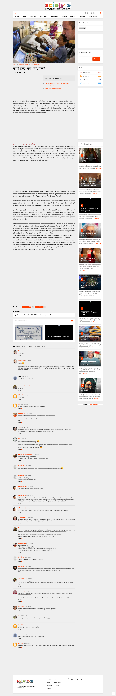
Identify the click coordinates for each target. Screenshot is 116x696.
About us (49, 682)
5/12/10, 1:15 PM (27, 566)
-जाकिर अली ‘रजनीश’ (23, 64)
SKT (19, 615)
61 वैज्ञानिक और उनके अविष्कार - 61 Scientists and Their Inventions (89, 183)
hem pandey (21, 591)
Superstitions (54, 16)
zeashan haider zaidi (24, 386)
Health (24, 16)
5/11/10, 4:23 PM (29, 413)
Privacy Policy (57, 682)
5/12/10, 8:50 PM (28, 591)
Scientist (64, 16)
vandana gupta (22, 517)
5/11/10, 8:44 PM (27, 475)
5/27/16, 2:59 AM (27, 643)
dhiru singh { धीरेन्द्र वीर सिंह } (25, 454)
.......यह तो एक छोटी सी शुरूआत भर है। (25, 336)
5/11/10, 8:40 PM (27, 465)
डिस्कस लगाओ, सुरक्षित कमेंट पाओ (52, 88)
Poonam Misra (22, 528)
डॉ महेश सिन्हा (21, 465)
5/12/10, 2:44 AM (29, 495)
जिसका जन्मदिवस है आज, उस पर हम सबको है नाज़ (56, 86)
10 (82, 385)
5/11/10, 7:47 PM (24, 427)
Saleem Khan (21, 395)
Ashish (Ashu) (22, 486)
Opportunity (82, 16)
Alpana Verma (22, 543)
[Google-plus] (88, 13)
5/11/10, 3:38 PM (24, 404)
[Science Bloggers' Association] (58, 9)
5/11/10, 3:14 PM (29, 395)
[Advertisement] (27, 87)
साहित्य (19, 404)
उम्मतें (19, 438)
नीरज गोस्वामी (21, 566)
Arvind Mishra (22, 625)
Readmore (98, 168)
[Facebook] (85, 13)
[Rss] (94, 13)
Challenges (33, 16)
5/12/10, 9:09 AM (30, 517)
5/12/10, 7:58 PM (29, 578)
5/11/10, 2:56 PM (33, 385)
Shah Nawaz (21, 351)
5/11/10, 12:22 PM (28, 360)
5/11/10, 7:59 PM (24, 438)
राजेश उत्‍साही (21, 606)
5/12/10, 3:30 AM (29, 508)
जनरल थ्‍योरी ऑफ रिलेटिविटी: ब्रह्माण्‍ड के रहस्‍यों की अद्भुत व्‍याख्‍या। (90, 285)
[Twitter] (91, 13)
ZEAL (19, 427)
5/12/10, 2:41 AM (29, 486)
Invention (72, 16)
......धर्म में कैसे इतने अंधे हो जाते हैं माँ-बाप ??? (57, 336)
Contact (57, 685)
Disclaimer (49, 685)
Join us (49, 688)
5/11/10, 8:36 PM (36, 454)
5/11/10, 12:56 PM (25, 376)
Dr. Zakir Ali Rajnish (93, 404)
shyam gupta (21, 578)
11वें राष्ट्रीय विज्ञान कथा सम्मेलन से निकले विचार (56, 83)
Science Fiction (93, 16)
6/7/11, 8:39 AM (28, 634)
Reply (19, 355)
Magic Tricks (43, 16)
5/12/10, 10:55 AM (29, 543)
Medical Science (35, 64)
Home (17, 16)
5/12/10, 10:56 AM (27, 557)
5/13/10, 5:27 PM (24, 615)
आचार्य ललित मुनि (21, 413)
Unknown (20, 643)
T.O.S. (57, 679)
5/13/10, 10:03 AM (27, 606)
